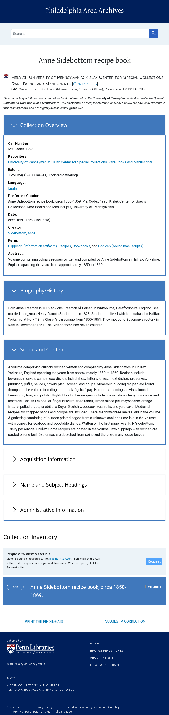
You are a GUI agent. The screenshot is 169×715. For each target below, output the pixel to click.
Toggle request (17, 586)
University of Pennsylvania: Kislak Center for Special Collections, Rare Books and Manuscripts (80, 162)
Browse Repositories (107, 650)
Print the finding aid (44, 621)
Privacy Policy (43, 707)
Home (94, 643)
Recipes (64, 246)
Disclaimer (14, 707)
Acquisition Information (48, 459)
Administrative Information (52, 509)
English (13, 188)
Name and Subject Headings (53, 484)
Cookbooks (81, 246)
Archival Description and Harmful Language (42, 711)
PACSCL (12, 678)
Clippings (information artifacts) (32, 246)
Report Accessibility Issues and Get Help (93, 707)
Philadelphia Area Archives (84, 11)
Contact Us (85, 83)
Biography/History (41, 290)
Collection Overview (43, 125)
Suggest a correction (125, 621)
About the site (102, 657)
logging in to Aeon (60, 558)
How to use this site (106, 664)
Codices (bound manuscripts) (120, 246)
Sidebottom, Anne (21, 233)
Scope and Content (42, 349)
